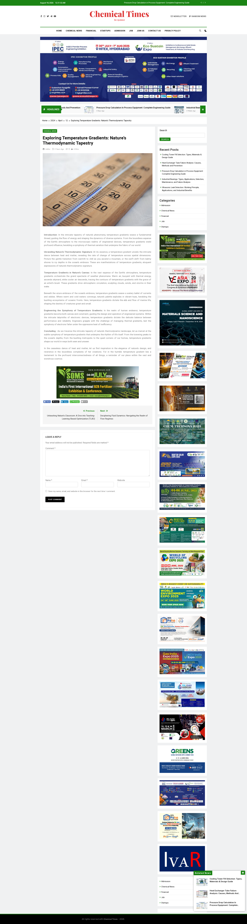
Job (131, 31)
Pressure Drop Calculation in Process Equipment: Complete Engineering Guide (76, 107)
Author (47, 149)
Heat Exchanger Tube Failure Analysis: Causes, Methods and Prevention (224, 893)
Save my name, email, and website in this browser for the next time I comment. (81, 491)
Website (121, 480)
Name (48, 480)
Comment (50, 448)
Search (163, 130)
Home (59, 31)
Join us (140, 31)
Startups (105, 31)
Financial (91, 31)
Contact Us (154, 31)
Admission (119, 31)
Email (84, 480)
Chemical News (74, 31)
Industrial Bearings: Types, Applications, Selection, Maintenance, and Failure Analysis (153, 3)
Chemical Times (119, 13)
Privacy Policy (173, 31)
